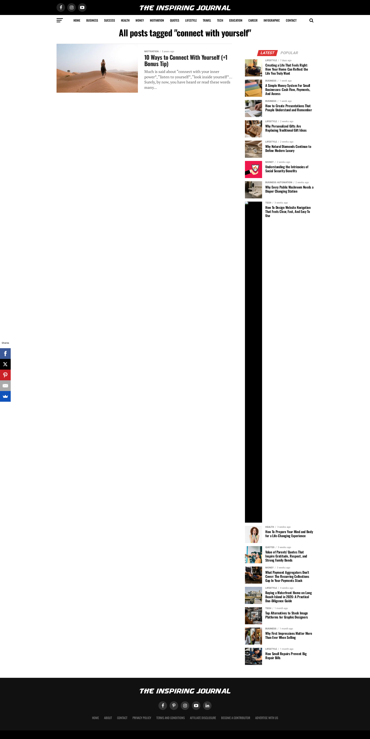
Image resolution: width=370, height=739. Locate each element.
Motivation (157, 20)
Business (92, 20)
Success (109, 20)
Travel (207, 20)
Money (140, 20)
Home (76, 20)
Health (125, 20)
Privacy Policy (142, 717)
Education (235, 20)
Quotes (174, 20)
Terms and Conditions (170, 717)
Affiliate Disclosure (203, 717)
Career (253, 20)
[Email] (5, 385)
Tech (220, 20)
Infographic (272, 20)
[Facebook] (5, 353)
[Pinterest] (5, 375)
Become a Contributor (235, 717)
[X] (5, 364)
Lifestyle (191, 20)
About (108, 717)
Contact (291, 20)
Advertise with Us (266, 717)
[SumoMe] (5, 396)
